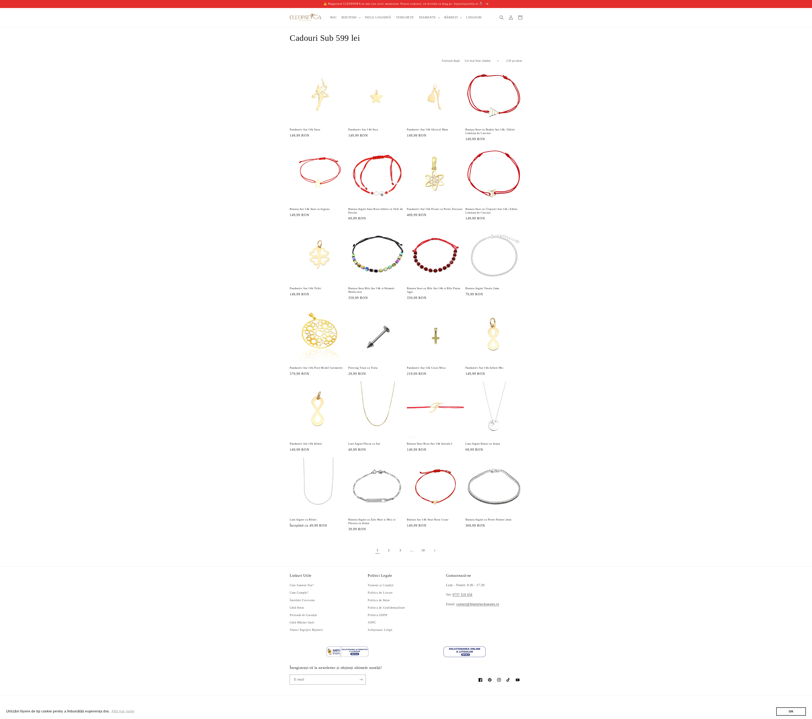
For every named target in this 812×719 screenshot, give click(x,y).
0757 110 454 (462, 594)
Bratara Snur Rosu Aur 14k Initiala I (429, 443)
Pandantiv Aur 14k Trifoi (305, 288)
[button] (350, 17)
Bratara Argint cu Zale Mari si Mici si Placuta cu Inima (372, 521)
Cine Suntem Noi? (302, 585)
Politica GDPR (377, 615)
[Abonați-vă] (361, 680)
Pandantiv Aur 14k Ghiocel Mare (427, 129)
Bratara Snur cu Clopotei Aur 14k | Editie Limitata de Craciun (491, 210)
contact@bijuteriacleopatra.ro (477, 604)
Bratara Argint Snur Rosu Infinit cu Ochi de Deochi (375, 210)
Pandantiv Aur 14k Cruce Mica (426, 367)
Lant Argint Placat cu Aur (364, 443)
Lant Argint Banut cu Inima (482, 443)
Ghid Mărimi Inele (302, 622)
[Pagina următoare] (434, 550)
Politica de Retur (379, 600)
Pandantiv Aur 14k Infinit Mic (484, 367)
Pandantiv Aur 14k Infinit (306, 443)
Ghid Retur (297, 607)
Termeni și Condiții (380, 585)
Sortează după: (451, 60)
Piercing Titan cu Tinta (363, 367)
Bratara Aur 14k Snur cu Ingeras (310, 209)
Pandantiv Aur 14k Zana (305, 129)
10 (423, 550)
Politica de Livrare (380, 592)
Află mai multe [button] (122, 711)
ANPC (372, 622)
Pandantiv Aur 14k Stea (363, 129)
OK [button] (791, 711)
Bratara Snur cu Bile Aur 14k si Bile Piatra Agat (433, 290)
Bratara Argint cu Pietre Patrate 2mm (488, 519)
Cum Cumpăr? (299, 592)
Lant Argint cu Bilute (303, 519)
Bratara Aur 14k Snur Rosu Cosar (428, 519)
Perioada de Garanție (303, 615)
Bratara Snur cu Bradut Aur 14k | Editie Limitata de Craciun (490, 131)
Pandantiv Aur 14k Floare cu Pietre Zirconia (434, 209)
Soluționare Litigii (380, 629)
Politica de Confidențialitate (386, 607)
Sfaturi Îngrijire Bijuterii (306, 629)
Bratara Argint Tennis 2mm (482, 288)
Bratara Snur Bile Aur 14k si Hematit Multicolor (371, 290)
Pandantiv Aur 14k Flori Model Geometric (316, 367)
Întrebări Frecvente (302, 600)
